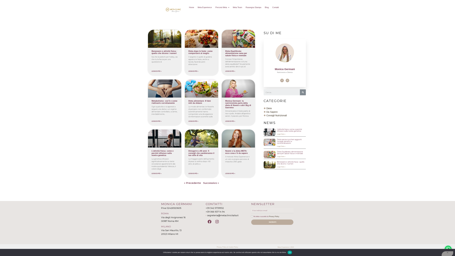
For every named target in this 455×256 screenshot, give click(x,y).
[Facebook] (282, 80)
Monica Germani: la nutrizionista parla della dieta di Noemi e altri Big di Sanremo (238, 104)
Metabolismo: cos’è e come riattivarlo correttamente (164, 102)
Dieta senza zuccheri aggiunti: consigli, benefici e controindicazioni (289, 141)
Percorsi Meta (221, 7)
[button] (222, 7)
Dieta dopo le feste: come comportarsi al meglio (200, 52)
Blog (267, 7)
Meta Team (237, 7)
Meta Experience (205, 7)
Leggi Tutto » (281, 134)
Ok (290, 252)
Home (191, 7)
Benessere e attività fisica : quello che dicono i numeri (164, 52)
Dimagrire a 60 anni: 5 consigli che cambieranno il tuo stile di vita (201, 153)
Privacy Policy (274, 216)
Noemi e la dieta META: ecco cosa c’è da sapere (236, 152)
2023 (292, 247)
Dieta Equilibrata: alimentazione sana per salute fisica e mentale (236, 53)
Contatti (275, 7)
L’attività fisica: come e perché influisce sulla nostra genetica (162, 153)
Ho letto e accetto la (266, 216)
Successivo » (211, 183)
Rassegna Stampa (253, 7)
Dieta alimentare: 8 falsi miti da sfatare (199, 102)
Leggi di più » (157, 71)
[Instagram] (287, 80)
